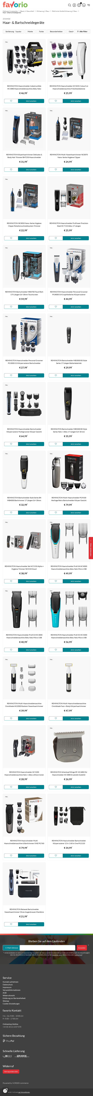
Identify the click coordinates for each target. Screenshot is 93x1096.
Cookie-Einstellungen (11, 1004)
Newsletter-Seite (57, 955)
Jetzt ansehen (31, 101)
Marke (30, 31)
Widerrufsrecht (9, 995)
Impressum (7, 987)
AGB (4, 993)
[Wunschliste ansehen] (79, 5)
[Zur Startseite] (15, 5)
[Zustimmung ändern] (5, 1090)
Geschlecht (73, 31)
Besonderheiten (56, 31)
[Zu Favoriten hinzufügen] (11, 101)
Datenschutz (78, 955)
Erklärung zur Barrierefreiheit (14, 998)
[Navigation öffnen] (88, 5)
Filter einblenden (91, 549)
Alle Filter (83, 31)
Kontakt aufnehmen (10, 982)
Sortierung (13, 31)
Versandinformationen (11, 990)
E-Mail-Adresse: (12, 948)
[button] (74, 5)
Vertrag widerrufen (11, 1071)
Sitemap (6, 1001)
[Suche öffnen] (69, 5)
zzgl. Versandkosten (24, 1092)
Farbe (41, 31)
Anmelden (81, 948)
